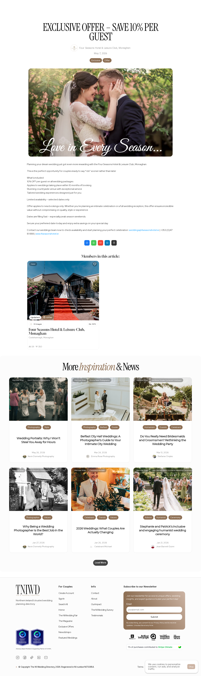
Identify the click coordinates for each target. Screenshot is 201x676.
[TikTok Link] (32, 657)
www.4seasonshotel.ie (47, 233)
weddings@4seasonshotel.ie (144, 230)
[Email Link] (46, 657)
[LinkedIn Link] (39, 657)
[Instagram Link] (17, 657)
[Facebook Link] (24, 657)
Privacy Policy (159, 623)
